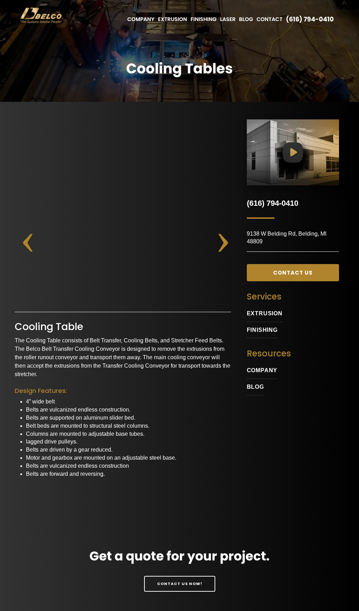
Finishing (204, 19)
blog (255, 387)
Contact (270, 19)
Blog (246, 19)
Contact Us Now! (179, 583)
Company (140, 19)
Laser (227, 19)
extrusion (265, 313)
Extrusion (172, 19)
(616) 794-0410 (310, 19)
